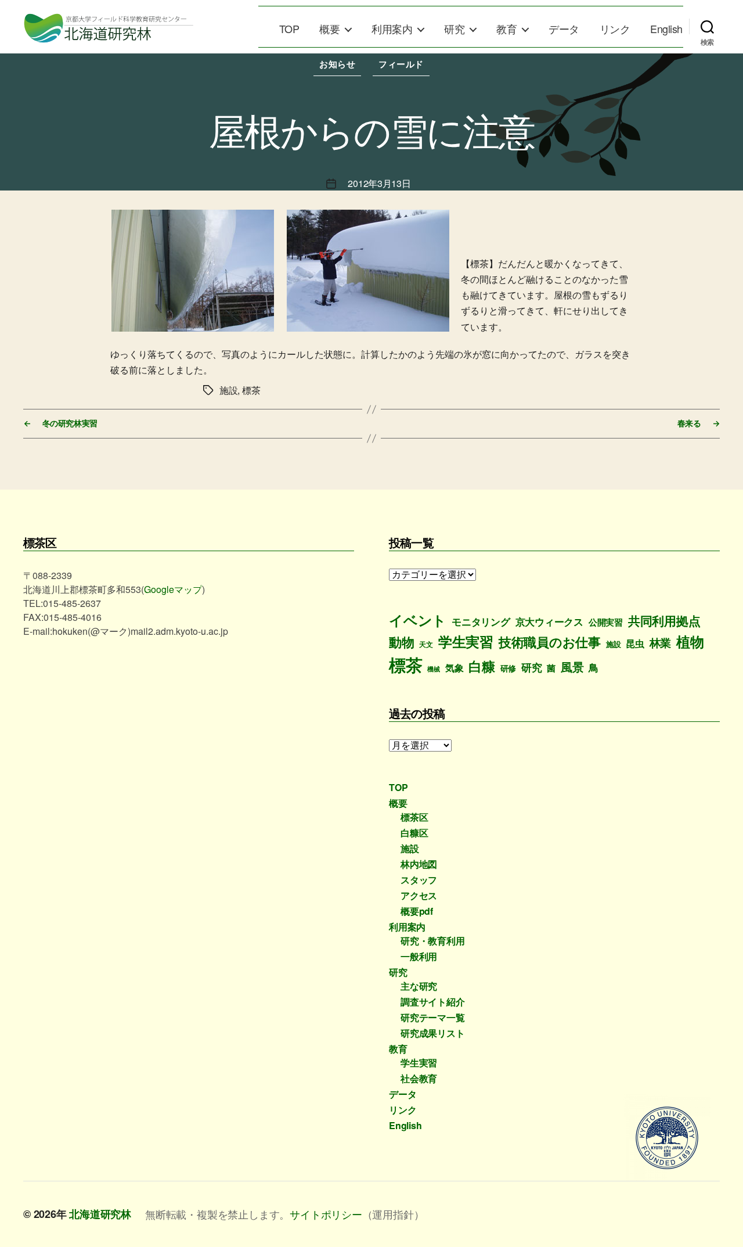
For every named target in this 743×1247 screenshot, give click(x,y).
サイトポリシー (326, 1213)
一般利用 (419, 956)
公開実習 (606, 622)
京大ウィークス (549, 621)
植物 (690, 641)
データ (564, 29)
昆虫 (635, 643)
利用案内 (392, 29)
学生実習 (465, 641)
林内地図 (419, 864)
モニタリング (481, 621)
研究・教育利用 (433, 940)
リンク (615, 29)
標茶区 (414, 817)
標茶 (406, 664)
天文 (426, 644)
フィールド (401, 64)
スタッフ (419, 879)
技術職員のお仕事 (550, 642)
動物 (401, 642)
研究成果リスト (433, 1033)
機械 (433, 668)
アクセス (419, 895)
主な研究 (419, 986)
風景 (572, 667)
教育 (506, 29)
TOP (289, 29)
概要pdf (417, 911)
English (666, 29)
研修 (508, 668)
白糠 (481, 665)
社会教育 (419, 1078)
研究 (454, 29)
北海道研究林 (100, 1213)
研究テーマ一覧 (433, 1017)
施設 (613, 643)
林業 (661, 643)
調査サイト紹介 (433, 1001)
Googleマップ (173, 589)
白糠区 (414, 832)
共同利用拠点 (664, 621)
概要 (329, 29)
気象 (454, 667)
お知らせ (337, 64)
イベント (417, 620)
